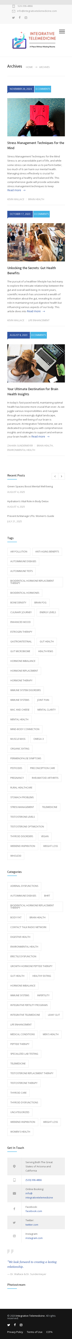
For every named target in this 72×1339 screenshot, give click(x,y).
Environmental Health (21, 450)
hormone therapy (21, 680)
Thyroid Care (18, 1092)
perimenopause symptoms (25, 758)
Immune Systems (19, 700)
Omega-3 (38, 739)
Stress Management (22, 807)
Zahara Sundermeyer (20, 445)
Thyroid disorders (21, 836)
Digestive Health (20, 937)
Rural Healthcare (21, 787)
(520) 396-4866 (34, 1180)
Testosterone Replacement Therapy (31, 1073)
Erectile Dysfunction (23, 956)
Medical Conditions (22, 1034)
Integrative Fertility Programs (29, 1005)
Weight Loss (50, 846)
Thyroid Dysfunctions (24, 1102)
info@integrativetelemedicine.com (37, 11)
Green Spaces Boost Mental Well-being (30, 486)
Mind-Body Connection (24, 729)
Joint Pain (43, 700)
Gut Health (47, 641)
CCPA (49, 1332)
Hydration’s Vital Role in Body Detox (28, 501)
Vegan (45, 836)
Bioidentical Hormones (24, 592)
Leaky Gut (54, 1014)
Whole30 (15, 855)
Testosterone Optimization (27, 826)
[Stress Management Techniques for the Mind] (36, 117)
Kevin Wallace (15, 199)
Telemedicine (49, 807)
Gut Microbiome (20, 651)
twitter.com (32, 1224)
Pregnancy (17, 777)
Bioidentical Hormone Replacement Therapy (32, 582)
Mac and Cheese (19, 709)
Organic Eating (19, 748)
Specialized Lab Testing (24, 1053)
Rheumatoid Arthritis (45, 777)
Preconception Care (42, 768)
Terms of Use (34, 1332)
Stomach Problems (22, 797)
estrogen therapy (21, 631)
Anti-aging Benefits (47, 551)
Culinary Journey (21, 612)
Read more (14, 190)
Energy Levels (48, 612)
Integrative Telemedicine (25, 1014)
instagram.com (34, 1238)
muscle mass (17, 739)
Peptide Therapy (19, 1044)
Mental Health (19, 719)
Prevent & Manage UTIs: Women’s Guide (30, 516)
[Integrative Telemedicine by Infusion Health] (33, 40)
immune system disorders (25, 690)
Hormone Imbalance (22, 661)
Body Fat (16, 917)
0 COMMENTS (43, 89)
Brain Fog (40, 602)
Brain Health (36, 199)
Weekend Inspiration (22, 846)
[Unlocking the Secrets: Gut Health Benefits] (36, 242)
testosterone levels (22, 816)
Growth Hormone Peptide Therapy (31, 966)
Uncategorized (19, 1112)
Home (29, 67)
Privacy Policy (15, 1332)
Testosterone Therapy (23, 1083)
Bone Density (18, 602)
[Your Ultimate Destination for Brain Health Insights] (36, 363)
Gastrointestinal (21, 641)
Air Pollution (18, 551)
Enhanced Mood (20, 622)
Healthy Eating (41, 976)
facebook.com (34, 1211)
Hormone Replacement (24, 670)
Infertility (43, 995)
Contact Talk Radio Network (28, 927)
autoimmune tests (21, 571)
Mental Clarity (46, 709)
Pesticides (16, 768)
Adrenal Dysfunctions (24, 886)
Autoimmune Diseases (23, 561)
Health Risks (45, 651)
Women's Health (20, 1131)
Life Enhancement (39, 320)
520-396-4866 (25, 6)
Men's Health (51, 1034)
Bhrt (47, 895)
